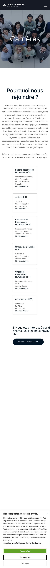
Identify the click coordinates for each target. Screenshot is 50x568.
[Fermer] (47, 513)
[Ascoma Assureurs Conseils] (13, 5)
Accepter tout (25, 551)
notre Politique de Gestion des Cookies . (27, 543)
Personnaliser (25, 557)
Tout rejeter (25, 563)
